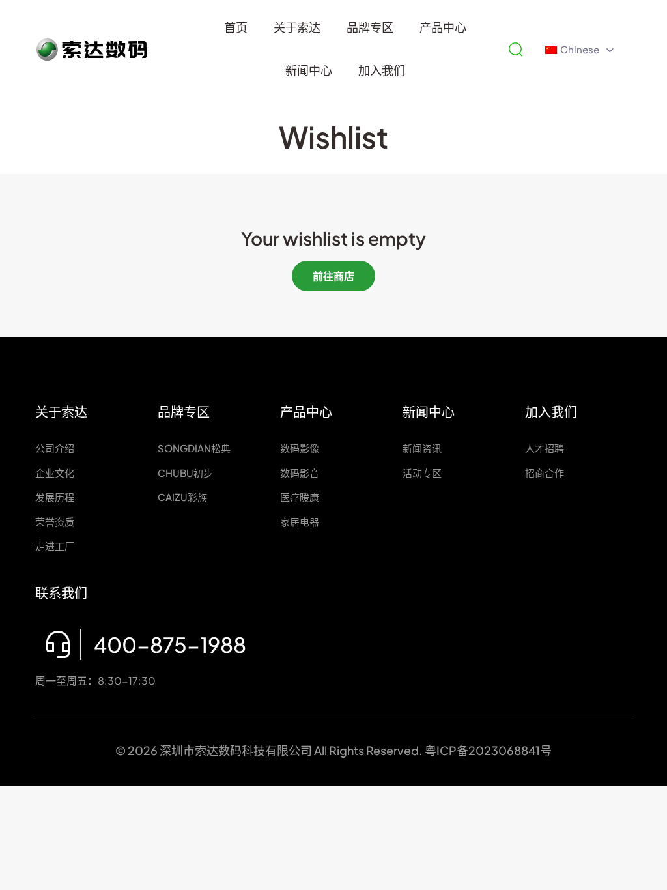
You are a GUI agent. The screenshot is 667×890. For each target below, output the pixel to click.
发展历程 (54, 497)
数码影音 (299, 473)
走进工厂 (54, 545)
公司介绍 (54, 448)
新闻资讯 (422, 448)
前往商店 (333, 276)
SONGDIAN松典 (194, 448)
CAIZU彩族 (182, 497)
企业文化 (54, 473)
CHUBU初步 (185, 473)
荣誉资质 (54, 521)
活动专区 (422, 473)
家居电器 (299, 521)
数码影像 (299, 448)
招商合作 (544, 473)
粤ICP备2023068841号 (488, 750)
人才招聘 (544, 448)
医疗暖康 (299, 497)
